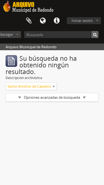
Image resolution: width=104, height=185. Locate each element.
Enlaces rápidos (57, 21)
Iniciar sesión (82, 20)
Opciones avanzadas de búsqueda (52, 97)
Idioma (43, 21)
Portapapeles (29, 21)
